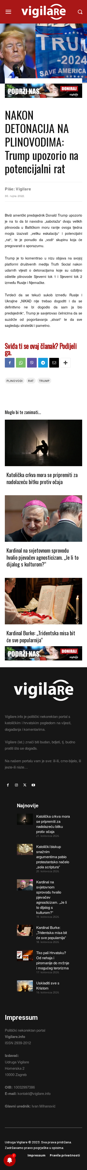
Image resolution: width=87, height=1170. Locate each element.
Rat (31, 381)
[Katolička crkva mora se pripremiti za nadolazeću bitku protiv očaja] (43, 443)
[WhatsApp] (21, 363)
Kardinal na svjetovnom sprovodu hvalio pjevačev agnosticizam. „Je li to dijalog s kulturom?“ (43, 557)
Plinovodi (15, 381)
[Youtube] (33, 785)
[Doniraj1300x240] (43, 101)
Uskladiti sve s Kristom (47, 985)
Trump (44, 381)
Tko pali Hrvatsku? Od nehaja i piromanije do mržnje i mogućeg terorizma (52, 960)
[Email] (54, 363)
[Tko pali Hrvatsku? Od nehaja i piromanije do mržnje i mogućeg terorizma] (25, 955)
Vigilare (23, 189)
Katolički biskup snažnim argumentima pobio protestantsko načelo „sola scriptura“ (52, 856)
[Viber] (32, 363)
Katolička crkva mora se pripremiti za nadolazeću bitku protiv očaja (42, 478)
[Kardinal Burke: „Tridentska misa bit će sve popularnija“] (43, 601)
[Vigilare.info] (43, 12)
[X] (25, 785)
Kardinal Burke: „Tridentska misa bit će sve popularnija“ (41, 636)
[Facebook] (9, 363)
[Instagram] (16, 785)
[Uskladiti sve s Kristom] (25, 985)
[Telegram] (43, 363)
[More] (65, 363)
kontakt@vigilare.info (34, 1093)
